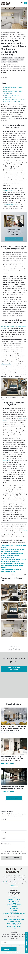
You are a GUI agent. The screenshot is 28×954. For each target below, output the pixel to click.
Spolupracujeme (14, 926)
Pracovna (14, 903)
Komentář (4, 819)
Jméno (3, 832)
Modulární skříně (19, 57)
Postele (4, 59)
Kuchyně (14, 897)
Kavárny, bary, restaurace (14, 914)
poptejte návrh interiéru (14, 668)
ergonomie (6, 460)
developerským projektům (11, 204)
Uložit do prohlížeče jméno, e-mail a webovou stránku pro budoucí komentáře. (13, 852)
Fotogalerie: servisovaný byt (11, 101)
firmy (7, 882)
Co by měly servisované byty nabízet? (14, 99)
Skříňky (4, 61)
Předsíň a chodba (14, 905)
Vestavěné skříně (13, 61)
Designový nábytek (7, 57)
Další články (14, 798)
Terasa (14, 910)
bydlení (3, 882)
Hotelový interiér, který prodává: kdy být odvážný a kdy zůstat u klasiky (12, 758)
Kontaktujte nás (14, 923)
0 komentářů (14, 646)
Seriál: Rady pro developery (15, 59)
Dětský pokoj (14, 901)
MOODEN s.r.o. (14, 886)
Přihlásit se (8, 949)
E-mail (3, 838)
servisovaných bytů (9, 190)
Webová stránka (6, 843)
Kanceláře (14, 912)
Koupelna (14, 908)
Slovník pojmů (14, 921)
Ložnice (14, 906)
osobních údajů (22, 945)
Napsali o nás (14, 925)
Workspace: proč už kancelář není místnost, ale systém (13, 788)
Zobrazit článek (7, 733)
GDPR (14, 928)
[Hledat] (25, 3)
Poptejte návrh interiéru (14, 919)
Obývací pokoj (14, 899)
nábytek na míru (6, 364)
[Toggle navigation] (21, 3)
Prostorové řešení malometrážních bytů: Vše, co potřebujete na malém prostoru (12, 565)
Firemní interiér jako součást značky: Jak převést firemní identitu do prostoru (13, 728)
